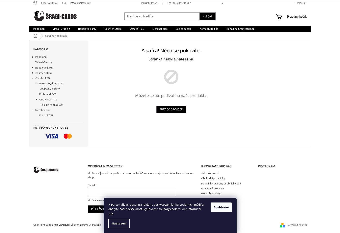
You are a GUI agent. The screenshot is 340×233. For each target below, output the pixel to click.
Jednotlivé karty (50, 89)
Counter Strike (44, 73)
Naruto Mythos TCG (50, 84)
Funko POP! (46, 115)
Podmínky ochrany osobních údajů (221, 184)
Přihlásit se (99, 209)
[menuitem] (39, 29)
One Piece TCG (48, 100)
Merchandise (43, 110)
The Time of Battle (51, 105)
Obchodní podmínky (179, 3)
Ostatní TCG (42, 78)
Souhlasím (221, 207)
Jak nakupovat (150, 3)
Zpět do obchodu (171, 109)
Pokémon (41, 57)
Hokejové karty (44, 68)
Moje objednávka (211, 194)
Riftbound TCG (48, 94)
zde (110, 213)
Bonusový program (212, 189)
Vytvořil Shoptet (297, 225)
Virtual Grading (44, 62)
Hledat (207, 16)
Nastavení (119, 223)
